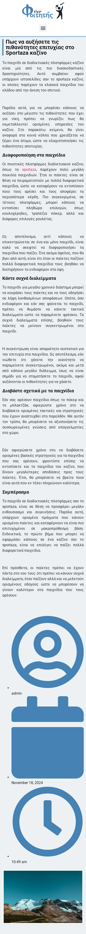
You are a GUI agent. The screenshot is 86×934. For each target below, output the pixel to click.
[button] (43, 28)
